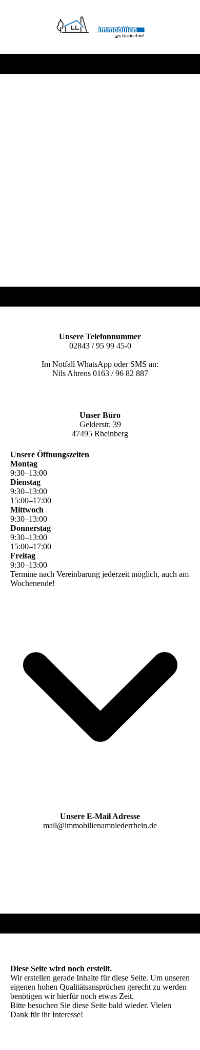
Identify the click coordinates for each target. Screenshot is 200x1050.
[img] (100, 27)
